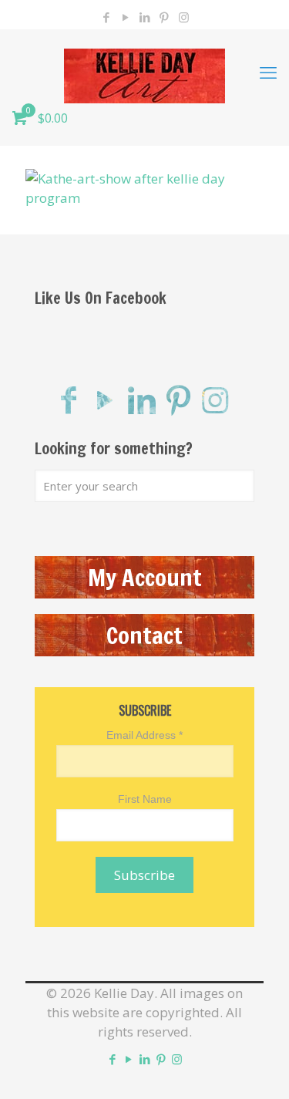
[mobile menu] (268, 72)
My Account (145, 577)
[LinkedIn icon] (145, 17)
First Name (145, 799)
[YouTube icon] (126, 17)
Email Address (144, 735)
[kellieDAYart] (144, 72)
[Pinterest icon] (164, 17)
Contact (144, 635)
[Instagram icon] (184, 17)
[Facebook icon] (107, 17)
